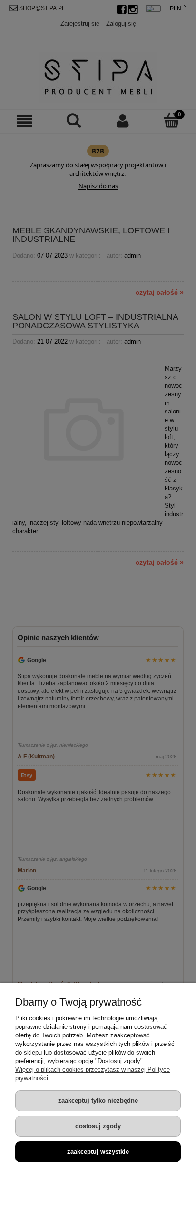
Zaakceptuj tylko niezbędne (98, 1100)
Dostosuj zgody (98, 1126)
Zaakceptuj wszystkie (98, 1151)
